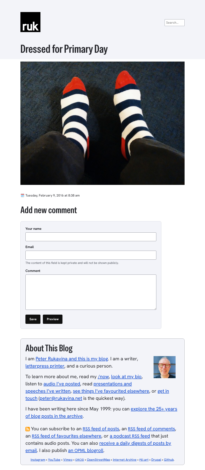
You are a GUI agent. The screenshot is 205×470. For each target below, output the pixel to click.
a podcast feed (130, 436)
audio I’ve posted (61, 384)
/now (103, 376)
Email (29, 247)
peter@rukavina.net (61, 398)
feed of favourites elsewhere (66, 436)
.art (144, 460)
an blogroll (85, 450)
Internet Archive (125, 460)
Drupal (156, 460)
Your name (33, 228)
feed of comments (151, 428)
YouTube (54, 460)
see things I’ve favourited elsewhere (111, 391)
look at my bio (126, 376)
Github (169, 460)
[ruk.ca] (102, 22)
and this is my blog (72, 359)
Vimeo (67, 460)
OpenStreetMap (98, 460)
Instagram (38, 460)
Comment (32, 270)
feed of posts (101, 428)
